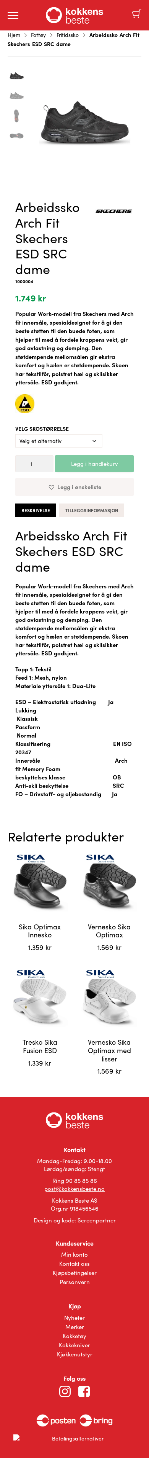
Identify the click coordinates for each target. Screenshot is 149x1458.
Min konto (74, 1254)
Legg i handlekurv (94, 463)
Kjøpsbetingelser (75, 1272)
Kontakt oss (74, 1263)
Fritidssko (68, 34)
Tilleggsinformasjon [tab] (91, 510)
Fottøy (38, 34)
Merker (74, 1327)
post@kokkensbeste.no (74, 1188)
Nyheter (74, 1317)
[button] (74, 487)
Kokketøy (74, 1336)
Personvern (75, 1282)
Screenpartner (97, 1220)
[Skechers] (114, 212)
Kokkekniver (74, 1345)
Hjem (14, 34)
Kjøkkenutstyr (74, 1354)
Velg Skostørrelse (42, 428)
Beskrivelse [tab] (35, 510)
